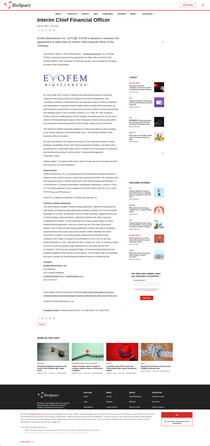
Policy (109, 363)
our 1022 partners (34, 414)
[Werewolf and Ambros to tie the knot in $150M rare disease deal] (157, 352)
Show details (26, 442)
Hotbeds (121, 14)
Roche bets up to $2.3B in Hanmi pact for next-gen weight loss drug (140, 137)
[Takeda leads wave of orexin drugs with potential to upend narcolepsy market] (159, 239)
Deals (143, 363)
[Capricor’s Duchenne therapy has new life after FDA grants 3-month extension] (159, 102)
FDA (130, 98)
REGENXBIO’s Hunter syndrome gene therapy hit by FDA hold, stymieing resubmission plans (140, 122)
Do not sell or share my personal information (176, 422)
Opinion (132, 205)
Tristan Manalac (134, 141)
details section (95, 436)
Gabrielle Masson (131, 373)
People (42, 324)
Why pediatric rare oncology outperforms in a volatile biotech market (140, 209)
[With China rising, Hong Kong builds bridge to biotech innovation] (159, 255)
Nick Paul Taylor (134, 92)
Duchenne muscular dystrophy (84, 363)
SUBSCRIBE (188, 5)
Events (85, 14)
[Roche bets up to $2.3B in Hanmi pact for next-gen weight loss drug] (159, 137)
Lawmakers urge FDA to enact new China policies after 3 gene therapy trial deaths (121, 368)
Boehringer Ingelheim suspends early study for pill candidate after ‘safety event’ (51, 368)
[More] (62, 14)
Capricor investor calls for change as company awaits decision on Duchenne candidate (87, 368)
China (131, 250)
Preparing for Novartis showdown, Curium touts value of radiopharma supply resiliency (140, 87)
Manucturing (134, 83)
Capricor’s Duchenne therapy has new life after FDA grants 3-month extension (140, 102)
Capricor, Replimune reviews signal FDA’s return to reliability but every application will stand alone (140, 193)
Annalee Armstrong (134, 259)
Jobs (95, 14)
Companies (107, 14)
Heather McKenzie (134, 107)
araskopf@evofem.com (53, 276)
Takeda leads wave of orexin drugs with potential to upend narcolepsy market (139, 240)
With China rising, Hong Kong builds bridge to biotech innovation (139, 255)
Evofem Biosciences (92, 54)
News (58, 14)
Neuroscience (134, 235)
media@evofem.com (74, 276)
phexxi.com (54, 192)
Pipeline (40, 363)
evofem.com (66, 192)
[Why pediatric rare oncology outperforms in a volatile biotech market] (159, 209)
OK (177, 415)
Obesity (132, 133)
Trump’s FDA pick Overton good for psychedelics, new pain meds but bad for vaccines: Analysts (140, 225)
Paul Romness (133, 214)
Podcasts (72, 14)
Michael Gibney (165, 371)
